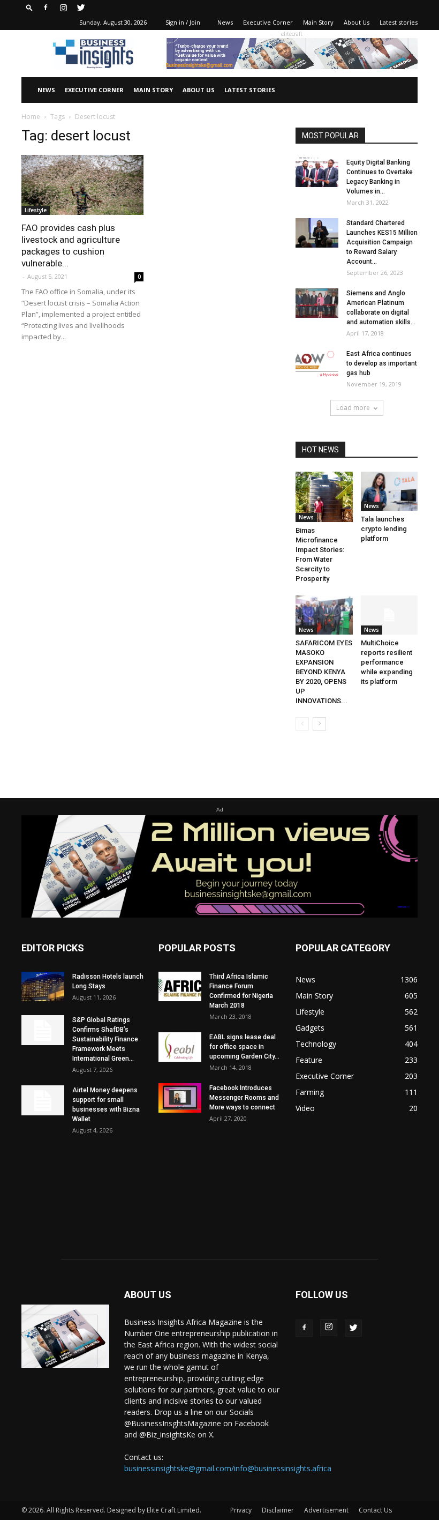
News (225, 22)
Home (30, 116)
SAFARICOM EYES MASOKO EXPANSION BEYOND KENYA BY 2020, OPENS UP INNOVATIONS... (324, 672)
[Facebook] (45, 7)
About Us (356, 22)
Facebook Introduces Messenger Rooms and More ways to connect (244, 1097)
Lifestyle (36, 210)
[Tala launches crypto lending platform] (389, 491)
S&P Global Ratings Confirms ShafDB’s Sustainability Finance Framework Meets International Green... (105, 1039)
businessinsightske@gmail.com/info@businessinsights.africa (227, 1468)
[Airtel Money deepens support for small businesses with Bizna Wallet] (42, 1100)
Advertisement (326, 1510)
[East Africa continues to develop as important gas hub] (317, 363)
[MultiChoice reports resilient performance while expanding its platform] (389, 615)
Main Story (318, 22)
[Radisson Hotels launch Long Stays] (42, 986)
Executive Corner (268, 22)
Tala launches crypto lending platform (384, 528)
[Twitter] (81, 7)
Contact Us (375, 1510)
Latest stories (399, 22)
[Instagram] (63, 7)
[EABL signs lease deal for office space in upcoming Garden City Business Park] (179, 1047)
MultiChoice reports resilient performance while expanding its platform (387, 662)
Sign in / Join (182, 22)
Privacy (241, 1510)
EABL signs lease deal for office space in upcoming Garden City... (244, 1046)
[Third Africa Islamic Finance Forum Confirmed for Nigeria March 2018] (179, 986)
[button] (29, 7)
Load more (353, 407)
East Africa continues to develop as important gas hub (381, 363)
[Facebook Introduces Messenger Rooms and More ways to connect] (179, 1098)
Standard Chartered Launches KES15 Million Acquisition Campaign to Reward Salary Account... (382, 242)
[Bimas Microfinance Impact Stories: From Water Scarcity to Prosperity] (324, 497)
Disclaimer (278, 1510)
